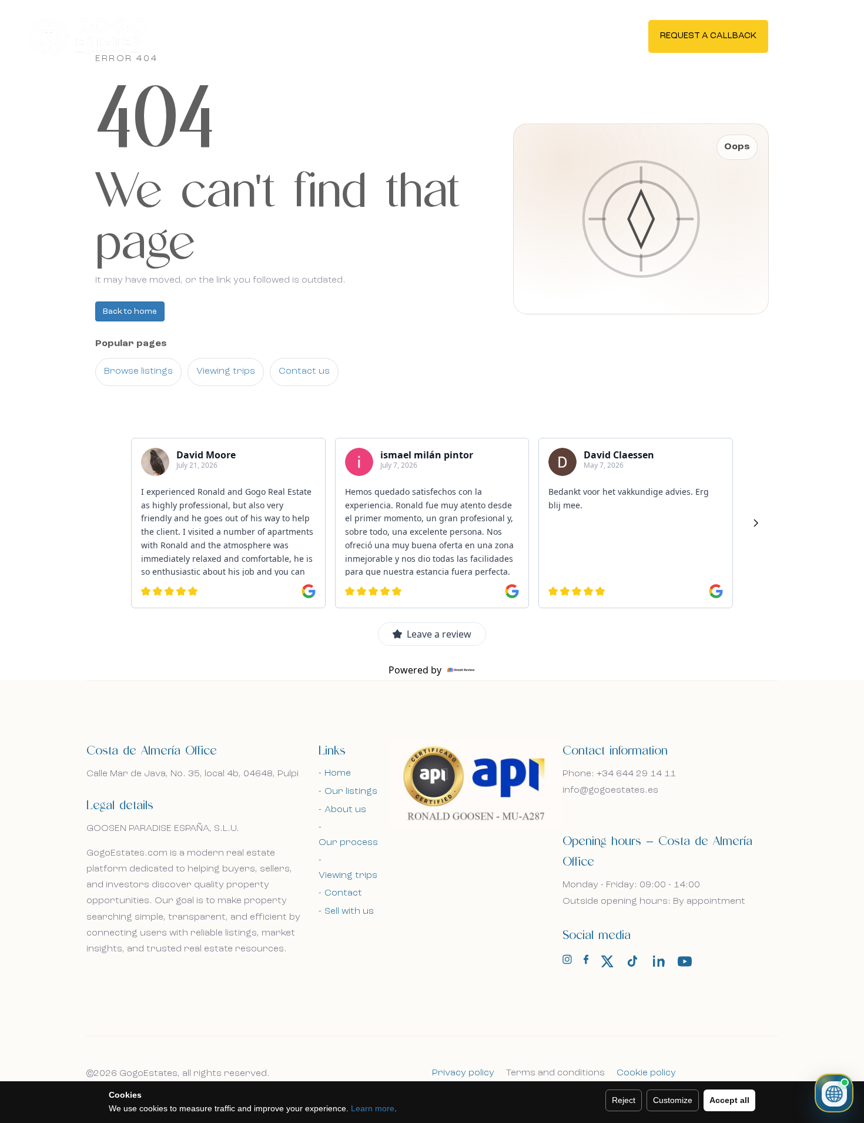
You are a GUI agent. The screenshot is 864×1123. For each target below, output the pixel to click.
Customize (672, 1100)
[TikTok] (633, 961)
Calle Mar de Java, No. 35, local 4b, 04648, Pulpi (192, 774)
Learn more (372, 1108)
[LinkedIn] (659, 961)
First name (138, 382)
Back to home (130, 311)
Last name (274, 382)
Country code (145, 504)
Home (337, 773)
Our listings (350, 791)
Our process (348, 842)
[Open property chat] (834, 1093)
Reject (623, 1100)
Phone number (259, 504)
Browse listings (138, 371)
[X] (607, 961)
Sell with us (349, 911)
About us (345, 809)
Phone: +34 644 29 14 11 (619, 774)
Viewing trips (225, 371)
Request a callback (708, 36)
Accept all (729, 1100)
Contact (343, 893)
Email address (145, 446)
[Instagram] (567, 962)
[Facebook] (586, 962)
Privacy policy (463, 1073)
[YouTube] (685, 961)
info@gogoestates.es (610, 790)
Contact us (304, 371)
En (807, 35)
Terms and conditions (555, 1073)
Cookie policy (646, 1073)
